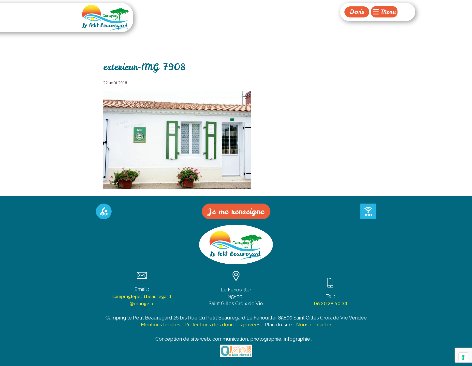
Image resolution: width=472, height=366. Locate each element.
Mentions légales (160, 325)
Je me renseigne (236, 211)
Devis (356, 12)
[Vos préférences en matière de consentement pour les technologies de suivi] (463, 357)
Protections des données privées (222, 325)
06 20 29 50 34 (330, 303)
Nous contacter (313, 325)
